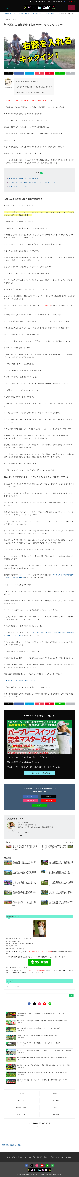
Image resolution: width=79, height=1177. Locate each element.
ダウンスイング (10, 19)
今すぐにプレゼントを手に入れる (39, 773)
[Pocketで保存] (39, 73)
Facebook (30, 796)
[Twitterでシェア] (8, 73)
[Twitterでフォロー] (67, 1)
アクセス (60, 1)
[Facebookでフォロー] (64, 1)
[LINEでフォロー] (74, 1)
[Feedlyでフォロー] (52, 1165)
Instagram (30, 800)
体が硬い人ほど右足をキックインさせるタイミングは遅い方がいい (33, 182)
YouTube (48, 800)
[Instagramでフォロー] (69, 1)
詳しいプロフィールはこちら (15, 949)
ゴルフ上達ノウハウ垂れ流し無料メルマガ (19, 680)
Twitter (48, 796)
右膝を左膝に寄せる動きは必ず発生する (23, 178)
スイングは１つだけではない (19, 186)
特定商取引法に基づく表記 (11, 1145)
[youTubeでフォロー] (21, 835)
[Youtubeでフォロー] (71, 1)
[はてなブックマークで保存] (29, 73)
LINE (38, 805)
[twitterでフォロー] (18, 835)
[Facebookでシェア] (19, 73)
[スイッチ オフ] (66, 7)
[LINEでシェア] (60, 73)
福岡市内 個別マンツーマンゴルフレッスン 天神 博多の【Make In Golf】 (42, 1174)
